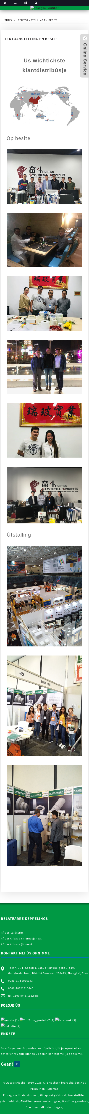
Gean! (7, 1064)
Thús (8, 20)
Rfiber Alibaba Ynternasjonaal (21, 938)
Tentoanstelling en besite (38, 20)
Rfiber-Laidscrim (12, 932)
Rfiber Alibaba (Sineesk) (17, 944)
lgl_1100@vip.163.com (23, 995)
